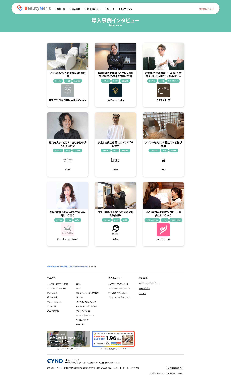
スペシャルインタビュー (149, 283)
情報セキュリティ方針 (104, 368)
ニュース (142, 293)
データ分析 (51, 306)
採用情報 (135, 368)
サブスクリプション (83, 310)
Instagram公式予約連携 (86, 306)
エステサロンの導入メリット (119, 297)
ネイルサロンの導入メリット (119, 288)
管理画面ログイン (206, 9)
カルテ (78, 283)
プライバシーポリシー (54, 368)
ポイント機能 (52, 297)
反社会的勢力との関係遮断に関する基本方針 (79, 368)
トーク (78, 288)
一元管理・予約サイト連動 (57, 283)
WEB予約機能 (53, 310)
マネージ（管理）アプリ (85, 315)
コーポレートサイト (122, 368)
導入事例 (143, 278)
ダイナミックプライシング (86, 301)
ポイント (79, 297)
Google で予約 (82, 319)
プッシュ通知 (52, 293)
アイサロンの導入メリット (118, 293)
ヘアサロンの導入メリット (118, 283)
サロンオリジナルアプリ (56, 288)
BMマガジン (144, 288)
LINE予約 (80, 324)
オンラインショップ (54, 301)
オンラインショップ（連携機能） (88, 293)
